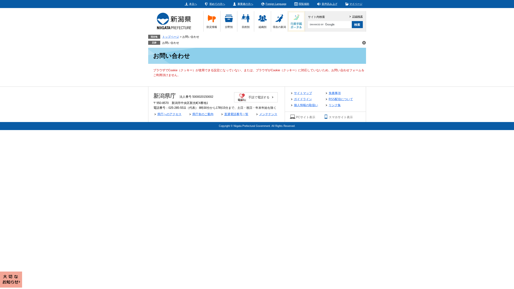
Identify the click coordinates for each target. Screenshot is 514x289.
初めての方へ (217, 3)
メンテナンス (268, 114)
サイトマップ (303, 93)
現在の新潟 (279, 26)
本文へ (193, 3)
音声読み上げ (329, 3)
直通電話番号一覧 (236, 114)
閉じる (364, 43)
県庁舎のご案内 (202, 114)
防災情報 (212, 26)
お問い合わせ (170, 42)
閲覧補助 (304, 3)
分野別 (229, 26)
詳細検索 (357, 16)
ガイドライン (303, 99)
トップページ (170, 36)
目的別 (246, 26)
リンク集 (335, 105)
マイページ (355, 3)
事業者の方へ (245, 3)
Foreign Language (276, 3)
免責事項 (335, 93)
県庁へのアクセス (169, 114)
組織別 (262, 26)
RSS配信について (341, 99)
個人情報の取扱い (306, 105)
